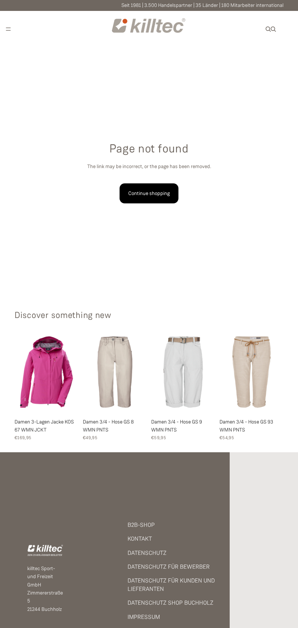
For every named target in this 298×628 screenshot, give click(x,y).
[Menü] (8, 29)
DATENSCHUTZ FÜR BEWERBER (169, 567)
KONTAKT (140, 538)
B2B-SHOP (141, 525)
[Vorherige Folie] (23, 372)
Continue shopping (149, 193)
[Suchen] (268, 29)
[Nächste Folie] (70, 372)
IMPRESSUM (144, 617)
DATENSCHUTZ (147, 553)
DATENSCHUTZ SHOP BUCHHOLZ (170, 603)
